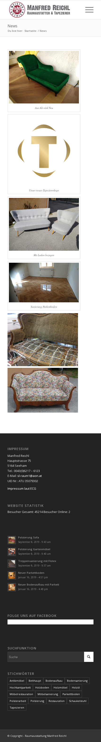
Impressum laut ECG (22, 488)
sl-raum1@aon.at (29, 476)
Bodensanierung (77, 680)
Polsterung (37, 701)
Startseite (30, 31)
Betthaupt (35, 680)
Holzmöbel (60, 687)
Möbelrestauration (21, 694)
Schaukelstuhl (77, 701)
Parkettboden (71, 694)
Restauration (57, 701)
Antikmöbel (17, 680)
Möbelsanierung (48, 694)
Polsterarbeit (18, 701)
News (12, 26)
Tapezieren (17, 707)
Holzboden (42, 687)
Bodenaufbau (54, 680)
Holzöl (76, 687)
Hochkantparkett (20, 687)
